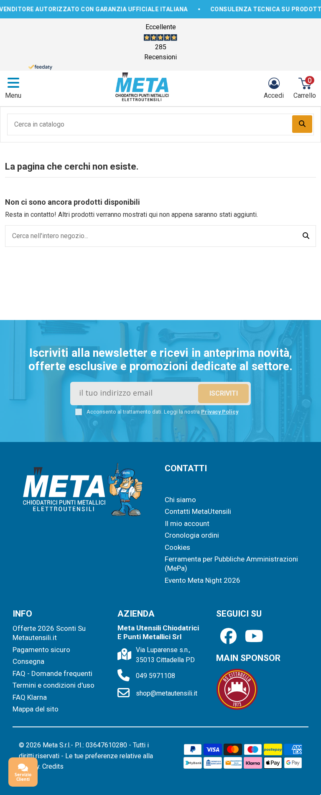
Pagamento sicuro (41, 649)
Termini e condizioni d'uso (53, 685)
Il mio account (187, 523)
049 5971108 (155, 676)
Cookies (177, 547)
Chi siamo (180, 499)
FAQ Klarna (30, 697)
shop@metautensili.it (166, 693)
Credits (53, 766)
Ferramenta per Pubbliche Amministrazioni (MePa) (231, 563)
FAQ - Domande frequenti (52, 673)
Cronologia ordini (192, 535)
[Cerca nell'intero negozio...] (306, 236)
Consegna (28, 661)
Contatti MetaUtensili (198, 511)
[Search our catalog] (302, 124)
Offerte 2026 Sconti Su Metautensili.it (49, 633)
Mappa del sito (36, 709)
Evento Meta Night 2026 (202, 580)
